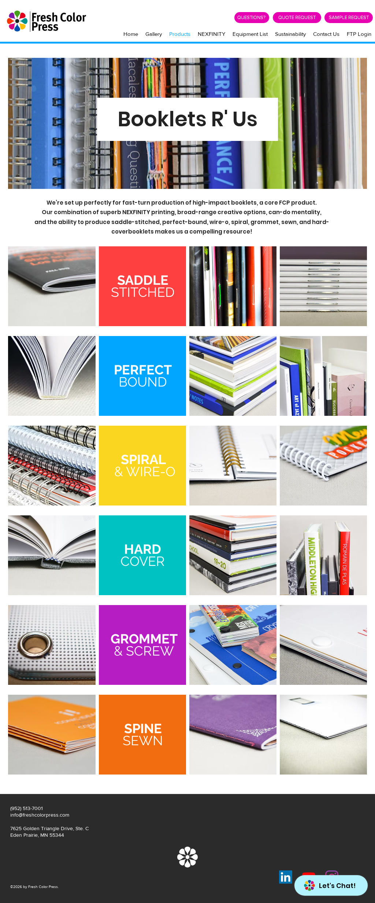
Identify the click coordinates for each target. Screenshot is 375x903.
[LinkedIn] (285, 877)
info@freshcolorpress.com (39, 815)
